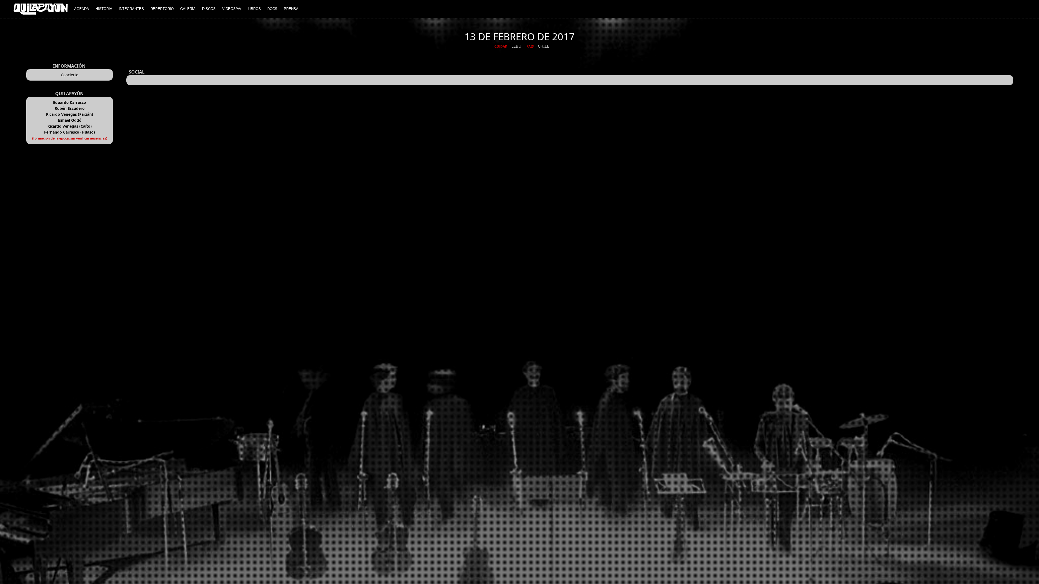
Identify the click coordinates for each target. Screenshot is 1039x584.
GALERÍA (188, 9)
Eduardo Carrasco (69, 102)
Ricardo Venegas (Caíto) (69, 126)
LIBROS (254, 9)
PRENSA (291, 9)
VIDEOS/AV (231, 9)
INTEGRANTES (131, 9)
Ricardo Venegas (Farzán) (69, 114)
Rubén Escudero (70, 108)
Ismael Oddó (69, 120)
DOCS (272, 9)
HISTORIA (104, 9)
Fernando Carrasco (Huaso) (69, 132)
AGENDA (81, 9)
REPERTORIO (162, 9)
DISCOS (209, 9)
